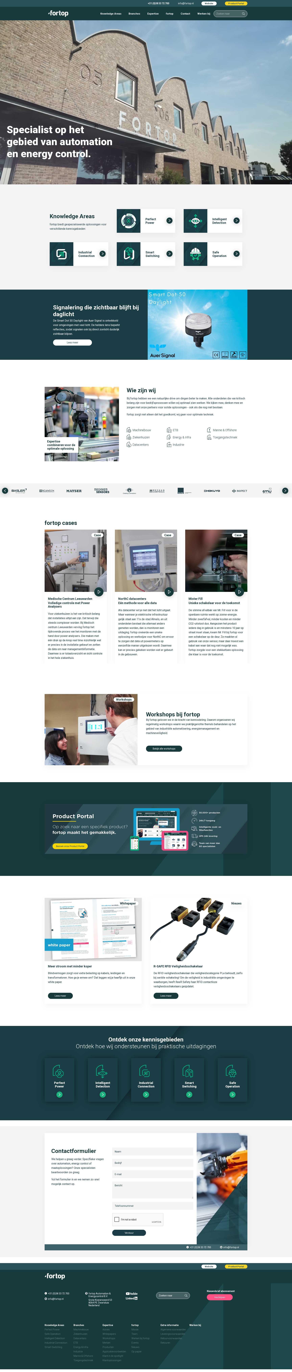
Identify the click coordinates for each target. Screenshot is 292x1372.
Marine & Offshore (225, 430)
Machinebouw (141, 430)
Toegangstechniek (225, 437)
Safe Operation (52, 1334)
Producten (108, 1347)
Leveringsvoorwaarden (173, 1334)
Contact (185, 13)
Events (135, 1342)
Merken (106, 1342)
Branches (134, 13)
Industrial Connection (56, 1342)
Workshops (124, 699)
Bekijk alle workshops (164, 748)
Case (97, 535)
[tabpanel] (146, 325)
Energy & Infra (182, 437)
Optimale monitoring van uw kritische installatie (60, 445)
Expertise (153, 13)
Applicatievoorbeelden (114, 1351)
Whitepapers (109, 1334)
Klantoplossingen (112, 1360)
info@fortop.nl (186, 3)
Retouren (165, 1342)
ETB (175, 430)
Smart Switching (53, 1347)
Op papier (136, 1351)
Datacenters (140, 444)
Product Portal (236, 3)
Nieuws (236, 903)
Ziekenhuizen (141, 437)
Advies (106, 1329)
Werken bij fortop (140, 1338)
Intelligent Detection (55, 1338)
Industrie (178, 444)
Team (134, 1334)
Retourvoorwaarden (171, 1338)
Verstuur (129, 1232)
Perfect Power (52, 1329)
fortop (169, 13)
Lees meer (72, 342)
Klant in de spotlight (113, 1356)
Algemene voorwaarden (173, 1329)
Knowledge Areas (110, 13)
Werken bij (203, 13)
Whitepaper (128, 903)
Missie (134, 1329)
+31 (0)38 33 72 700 (158, 3)
